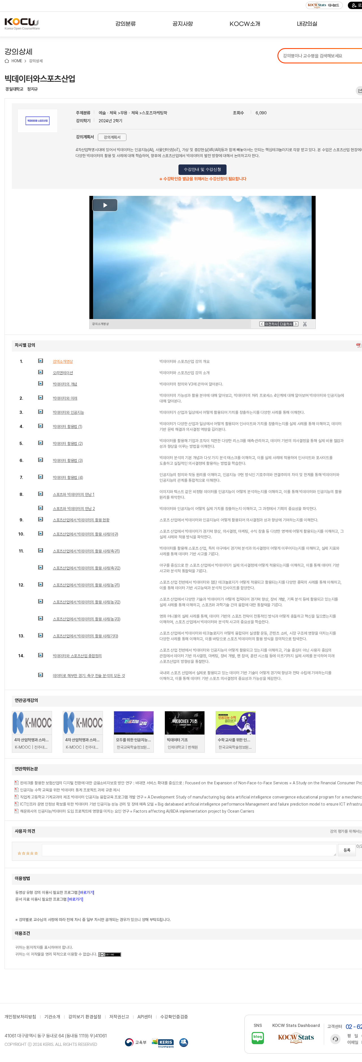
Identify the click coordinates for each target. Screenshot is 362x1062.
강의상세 (35, 61)
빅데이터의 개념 (65, 384)
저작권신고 (119, 1017)
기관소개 (52, 1017)
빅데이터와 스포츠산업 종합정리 (77, 656)
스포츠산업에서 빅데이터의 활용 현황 (81, 520)
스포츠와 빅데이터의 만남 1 (73, 494)
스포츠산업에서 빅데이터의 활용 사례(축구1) (86, 551)
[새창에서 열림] (135, 1043)
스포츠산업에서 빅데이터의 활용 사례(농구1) (86, 585)
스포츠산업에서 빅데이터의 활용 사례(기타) (85, 636)
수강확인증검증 (174, 1017)
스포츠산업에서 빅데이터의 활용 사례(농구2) (86, 602)
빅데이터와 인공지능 (68, 412)
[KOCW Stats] (296, 1038)
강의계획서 (112, 137)
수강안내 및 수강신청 (202, 169)
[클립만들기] (304, 324)
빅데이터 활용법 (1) (67, 426)
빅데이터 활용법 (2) (68, 443)
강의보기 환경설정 (84, 1017)
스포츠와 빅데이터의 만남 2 (74, 508)
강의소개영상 (63, 361)
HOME (17, 61)
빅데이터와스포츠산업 (40, 79)
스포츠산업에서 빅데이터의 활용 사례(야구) (85, 534)
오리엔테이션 (63, 373)
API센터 (144, 1017)
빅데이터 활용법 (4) (68, 477)
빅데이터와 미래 (65, 398)
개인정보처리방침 (20, 1017)
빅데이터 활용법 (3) (68, 460)
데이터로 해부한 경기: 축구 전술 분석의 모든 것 (89, 675)
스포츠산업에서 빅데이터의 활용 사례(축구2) (86, 568)
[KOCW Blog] (258, 1038)
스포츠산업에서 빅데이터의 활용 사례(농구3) (86, 619)
